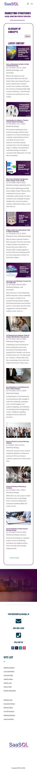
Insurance (23, 535)
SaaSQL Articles (8, 679)
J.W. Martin (12, 67)
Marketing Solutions (9, 667)
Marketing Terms (25, 185)
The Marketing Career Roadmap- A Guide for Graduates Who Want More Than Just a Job (18, 336)
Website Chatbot (8, 707)
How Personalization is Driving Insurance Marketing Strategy (17, 529)
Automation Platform (9, 704)
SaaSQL (11, 445)
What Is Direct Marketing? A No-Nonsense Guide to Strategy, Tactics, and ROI (17, 179)
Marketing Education (9, 715)
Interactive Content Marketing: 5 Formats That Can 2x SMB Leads (18, 281)
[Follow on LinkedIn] (20, 647)
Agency (22, 341)
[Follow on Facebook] (12, 647)
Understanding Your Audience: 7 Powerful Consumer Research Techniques (17, 121)
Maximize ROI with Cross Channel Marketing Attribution (17, 442)
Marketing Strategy (12, 70)
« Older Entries (14, 558)
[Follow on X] (16, 647)
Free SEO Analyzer (9, 711)
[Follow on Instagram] (24, 647)
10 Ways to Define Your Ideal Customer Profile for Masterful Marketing (18, 230)
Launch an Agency (9, 719)
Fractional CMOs (8, 675)
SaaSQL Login (8, 683)
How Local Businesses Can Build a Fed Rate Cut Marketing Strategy (17, 64)
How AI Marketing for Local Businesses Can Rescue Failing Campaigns (17, 387)
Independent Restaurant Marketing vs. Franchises (16, 487)
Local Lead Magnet (9, 671)
